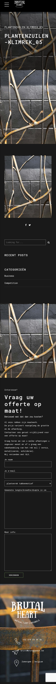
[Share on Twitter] (30, 225)
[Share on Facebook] (26, 225)
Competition (11, 283)
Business (9, 275)
